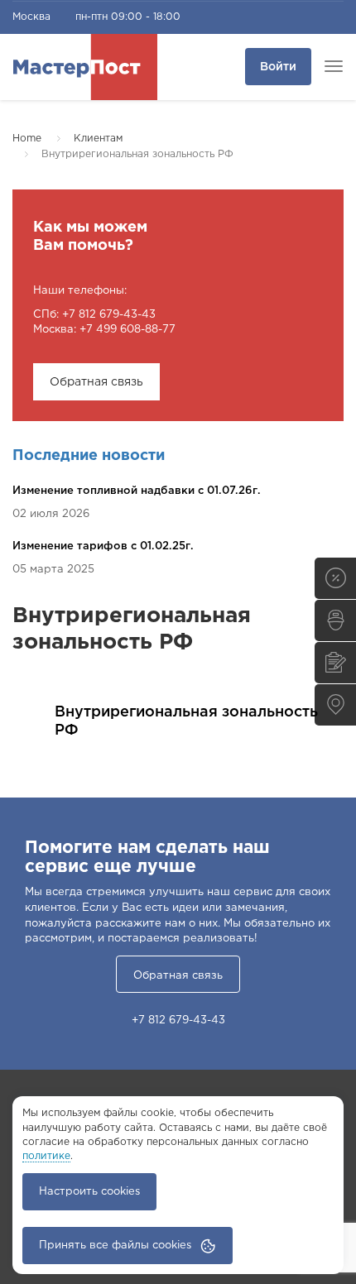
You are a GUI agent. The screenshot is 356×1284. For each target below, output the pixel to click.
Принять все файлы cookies (115, 1245)
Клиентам (98, 138)
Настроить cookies (89, 1191)
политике (46, 1156)
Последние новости (88, 455)
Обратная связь (96, 382)
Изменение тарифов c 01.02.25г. (103, 546)
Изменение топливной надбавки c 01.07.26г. (136, 491)
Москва (31, 17)
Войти (278, 67)
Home (26, 138)
